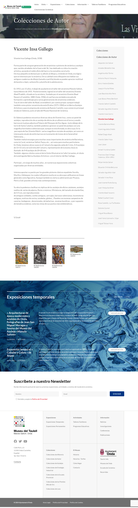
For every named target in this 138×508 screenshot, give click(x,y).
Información (82, 4)
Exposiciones (55, 4)
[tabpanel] (49, 224)
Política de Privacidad (39, 399)
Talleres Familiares (99, 4)
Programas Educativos (117, 4)
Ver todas (118, 297)
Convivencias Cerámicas (43, 10)
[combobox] (49, 224)
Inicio (36, 4)
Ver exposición (117, 313)
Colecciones (70, 4)
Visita (43, 4)
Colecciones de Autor (41, 29)
